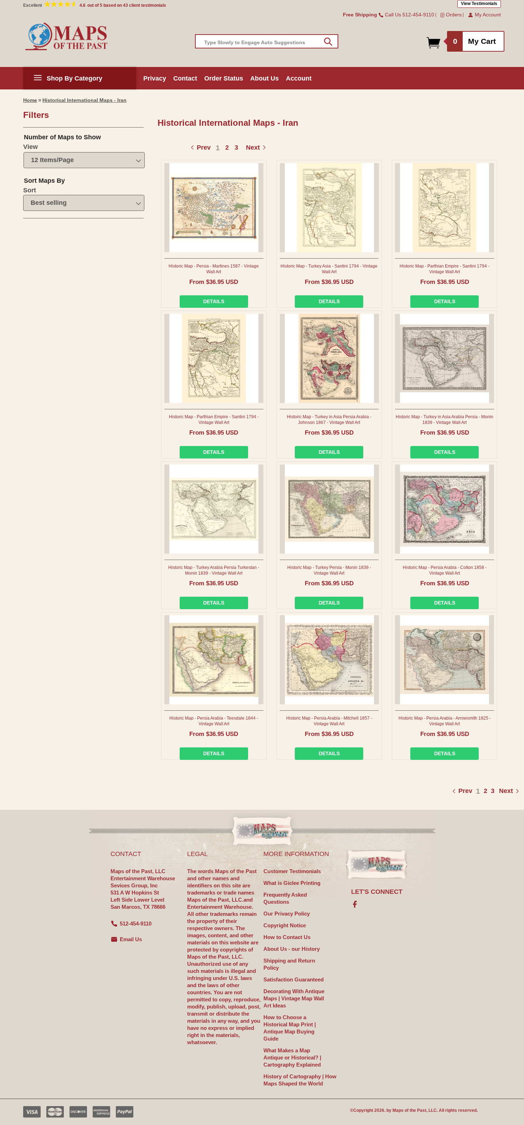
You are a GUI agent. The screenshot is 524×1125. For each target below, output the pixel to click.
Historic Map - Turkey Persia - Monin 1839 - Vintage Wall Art (329, 570)
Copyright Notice (284, 925)
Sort (29, 190)
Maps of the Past (409, 1110)
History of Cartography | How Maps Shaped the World (300, 1080)
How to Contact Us (286, 937)
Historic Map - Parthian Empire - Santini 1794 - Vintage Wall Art (444, 269)
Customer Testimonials (292, 871)
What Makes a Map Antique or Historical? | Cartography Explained (292, 1057)
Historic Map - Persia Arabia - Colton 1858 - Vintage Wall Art (445, 570)
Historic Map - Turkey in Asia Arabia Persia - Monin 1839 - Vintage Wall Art (444, 419)
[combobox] (266, 41)
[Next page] (498, 791)
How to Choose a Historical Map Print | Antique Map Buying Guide (289, 1028)
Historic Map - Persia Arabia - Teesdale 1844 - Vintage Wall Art (213, 721)
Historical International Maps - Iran (84, 100)
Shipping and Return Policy (289, 964)
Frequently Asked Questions (285, 898)
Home (30, 100)
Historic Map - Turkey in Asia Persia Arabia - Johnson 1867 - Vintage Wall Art (329, 419)
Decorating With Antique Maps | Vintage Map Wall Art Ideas (293, 998)
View (30, 146)
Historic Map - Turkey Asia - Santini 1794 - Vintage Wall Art (329, 269)
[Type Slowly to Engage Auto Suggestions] (328, 41)
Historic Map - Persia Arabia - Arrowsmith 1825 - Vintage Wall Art (445, 721)
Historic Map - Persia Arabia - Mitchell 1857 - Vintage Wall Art (329, 721)
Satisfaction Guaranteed (293, 979)
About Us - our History (291, 949)
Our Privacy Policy (286, 914)
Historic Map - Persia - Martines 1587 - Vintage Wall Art (214, 269)
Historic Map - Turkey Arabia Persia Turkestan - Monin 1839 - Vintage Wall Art (213, 570)
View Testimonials (479, 3)
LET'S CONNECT (376, 891)
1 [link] (218, 148)
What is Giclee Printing (291, 883)
